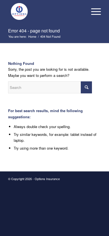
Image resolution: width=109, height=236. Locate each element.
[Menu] (93, 11)
